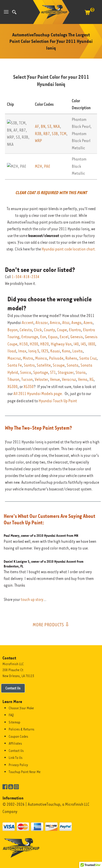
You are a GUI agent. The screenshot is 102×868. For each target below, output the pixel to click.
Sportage (40, 372)
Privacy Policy (18, 765)
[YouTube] (10, 787)
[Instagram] (16, 787)
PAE (47, 166)
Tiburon (13, 379)
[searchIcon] (14, 12)
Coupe (62, 329)
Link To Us (16, 758)
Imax (22, 351)
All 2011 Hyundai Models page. (38, 393)
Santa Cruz (88, 358)
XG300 (12, 386)
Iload (11, 351)
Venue (55, 379)
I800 (91, 344)
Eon (43, 336)
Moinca (41, 358)
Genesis (76, 336)
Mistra (28, 358)
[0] (87, 15)
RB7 (46, 133)
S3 (49, 126)
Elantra (75, 329)
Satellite (44, 365)
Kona (66, 351)
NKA (56, 126)
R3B (38, 133)
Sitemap (14, 722)
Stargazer (66, 372)
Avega (76, 322)
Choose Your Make (21, 708)
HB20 (44, 344)
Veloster (41, 379)
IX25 (44, 351)
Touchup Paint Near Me (25, 772)
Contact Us (13, 688)
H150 (23, 344)
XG (91, 379)
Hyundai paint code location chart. (69, 249)
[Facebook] (4, 787)
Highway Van (61, 344)
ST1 (53, 372)
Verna (82, 379)
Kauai (55, 351)
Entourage (29, 336)
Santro (29, 365)
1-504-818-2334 (25, 277)
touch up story (32, 599)
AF (37, 126)
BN (43, 126)
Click (38, 329)
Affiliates (15, 743)
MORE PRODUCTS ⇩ (51, 624)
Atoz (65, 322)
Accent (27, 322)
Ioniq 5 (33, 351)
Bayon (12, 329)
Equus (53, 336)
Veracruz (69, 379)
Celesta (26, 329)
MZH (38, 166)
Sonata (72, 365)
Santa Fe (14, 365)
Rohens (71, 358)
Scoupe (59, 365)
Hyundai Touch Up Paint (58, 400)
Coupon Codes (18, 736)
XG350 (29, 386)
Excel (64, 336)
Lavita (77, 351)
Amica (55, 322)
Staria (81, 372)
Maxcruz (14, 358)
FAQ (11, 715)
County (49, 329)
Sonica (25, 372)
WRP (38, 140)
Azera (88, 322)
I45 (83, 344)
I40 (76, 344)
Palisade (56, 358)
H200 (34, 344)
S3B (55, 133)
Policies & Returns (21, 729)
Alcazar (41, 322)
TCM (63, 133)
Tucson (27, 379)
